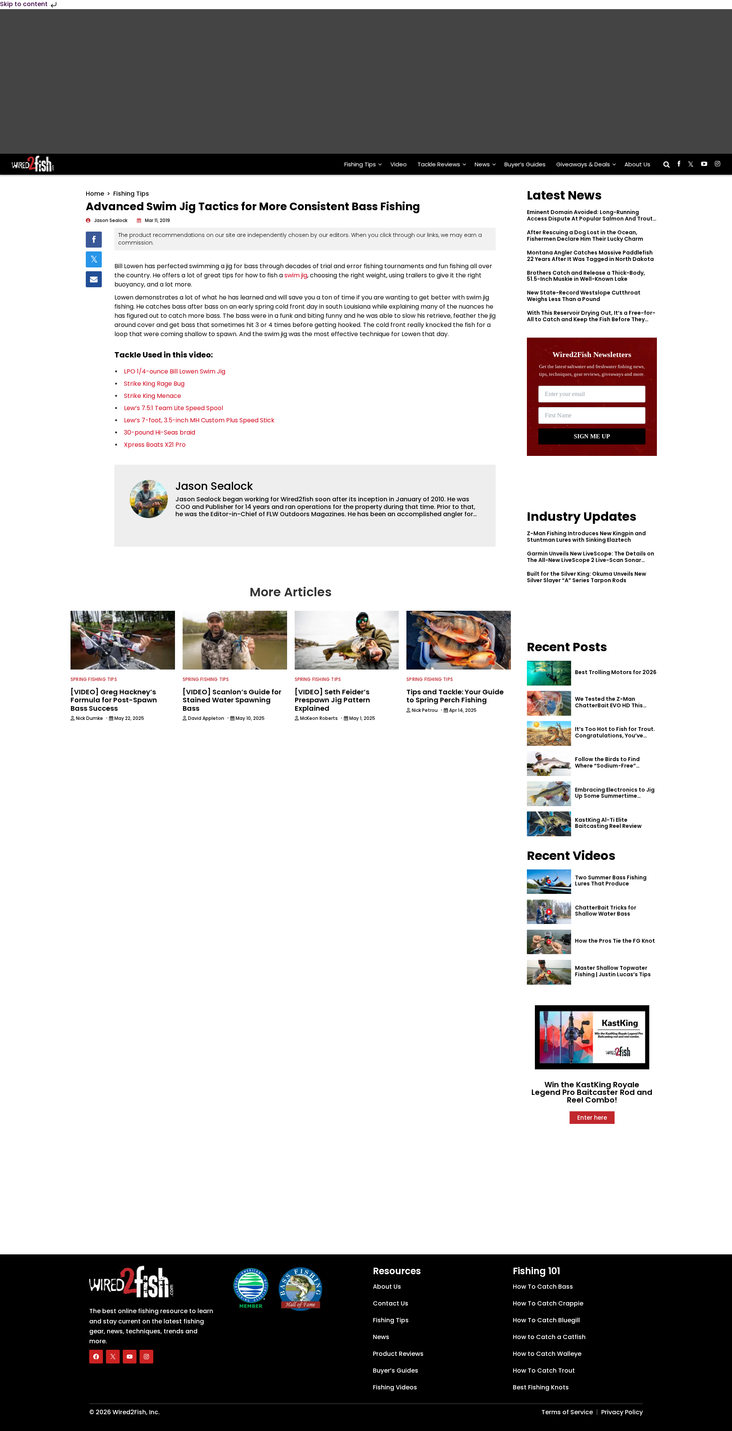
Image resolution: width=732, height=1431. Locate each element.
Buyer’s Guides (525, 164)
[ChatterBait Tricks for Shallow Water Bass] (549, 912)
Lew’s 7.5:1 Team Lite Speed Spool (173, 408)
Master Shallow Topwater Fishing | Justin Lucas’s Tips (613, 971)
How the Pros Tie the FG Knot (615, 941)
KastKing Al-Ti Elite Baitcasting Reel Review (608, 823)
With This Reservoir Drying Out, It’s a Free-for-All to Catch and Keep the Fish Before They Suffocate (591, 319)
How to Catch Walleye (547, 1353)
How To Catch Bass (543, 1286)
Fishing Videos (395, 1387)
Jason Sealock (214, 486)
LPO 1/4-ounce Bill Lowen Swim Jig (174, 371)
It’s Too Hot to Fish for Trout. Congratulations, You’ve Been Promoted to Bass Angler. (615, 738)
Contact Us (390, 1303)
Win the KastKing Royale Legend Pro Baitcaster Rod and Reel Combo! (591, 1092)
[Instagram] (146, 1356)
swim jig (295, 275)
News (482, 164)
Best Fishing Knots (541, 1387)
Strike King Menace (152, 395)
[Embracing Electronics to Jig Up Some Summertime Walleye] (549, 793)
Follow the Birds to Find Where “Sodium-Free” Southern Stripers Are (607, 765)
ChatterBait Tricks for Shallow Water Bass (605, 911)
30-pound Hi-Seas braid (159, 432)
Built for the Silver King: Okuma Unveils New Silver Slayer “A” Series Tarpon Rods (586, 577)
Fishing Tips (360, 164)
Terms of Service (567, 1412)
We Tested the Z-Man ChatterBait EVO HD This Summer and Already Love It (614, 705)
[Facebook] (96, 1356)
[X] (113, 1356)
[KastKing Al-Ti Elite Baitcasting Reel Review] (549, 823)
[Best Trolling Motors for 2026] (549, 673)
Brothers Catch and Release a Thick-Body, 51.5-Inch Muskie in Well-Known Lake (586, 276)
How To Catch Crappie (548, 1303)
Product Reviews (398, 1353)
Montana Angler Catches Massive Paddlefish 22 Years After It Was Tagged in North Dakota (590, 256)
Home (95, 193)
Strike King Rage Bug (154, 383)
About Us (637, 164)
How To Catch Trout (544, 1370)
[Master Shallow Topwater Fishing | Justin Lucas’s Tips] (549, 972)
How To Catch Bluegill (546, 1320)
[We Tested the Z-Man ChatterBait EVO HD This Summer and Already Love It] (549, 703)
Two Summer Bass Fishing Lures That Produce (611, 881)
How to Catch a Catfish (549, 1337)
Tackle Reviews (438, 164)
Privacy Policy (622, 1412)
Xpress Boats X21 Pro (155, 444)
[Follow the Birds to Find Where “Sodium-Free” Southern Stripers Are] (549, 763)
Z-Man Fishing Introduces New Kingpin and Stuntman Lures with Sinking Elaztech (586, 537)
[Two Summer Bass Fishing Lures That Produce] (549, 881)
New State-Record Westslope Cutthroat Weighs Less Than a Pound (583, 296)
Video (398, 164)
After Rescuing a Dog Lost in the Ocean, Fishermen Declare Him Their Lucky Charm (585, 236)
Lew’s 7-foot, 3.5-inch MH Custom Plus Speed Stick (199, 420)
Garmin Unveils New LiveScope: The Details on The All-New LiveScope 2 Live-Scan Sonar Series (590, 560)
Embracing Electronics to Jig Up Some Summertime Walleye (615, 796)
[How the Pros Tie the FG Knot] (549, 942)
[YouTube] (129, 1356)
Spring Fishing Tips (94, 679)
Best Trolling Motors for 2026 (616, 672)
